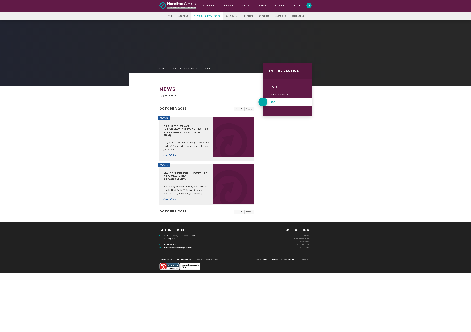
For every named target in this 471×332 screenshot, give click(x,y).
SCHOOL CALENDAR (279, 94)
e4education (212, 260)
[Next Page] (241, 109)
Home (162, 68)
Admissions (304, 241)
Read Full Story (170, 155)
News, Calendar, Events (185, 68)
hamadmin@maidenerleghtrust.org (178, 248)
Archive (249, 109)
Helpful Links (304, 248)
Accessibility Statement (283, 260)
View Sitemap (261, 260)
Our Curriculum (303, 245)
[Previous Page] (236, 109)
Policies (306, 235)
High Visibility (305, 260)
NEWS (207, 68)
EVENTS (273, 87)
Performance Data (301, 239)
